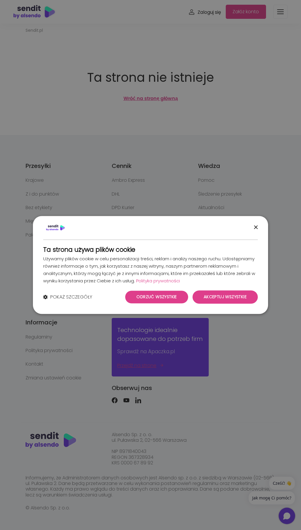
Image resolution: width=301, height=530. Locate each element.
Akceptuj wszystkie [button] (225, 297)
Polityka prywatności (158, 281)
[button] (67, 297)
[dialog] (150, 265)
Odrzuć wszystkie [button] (156, 297)
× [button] (255, 227)
